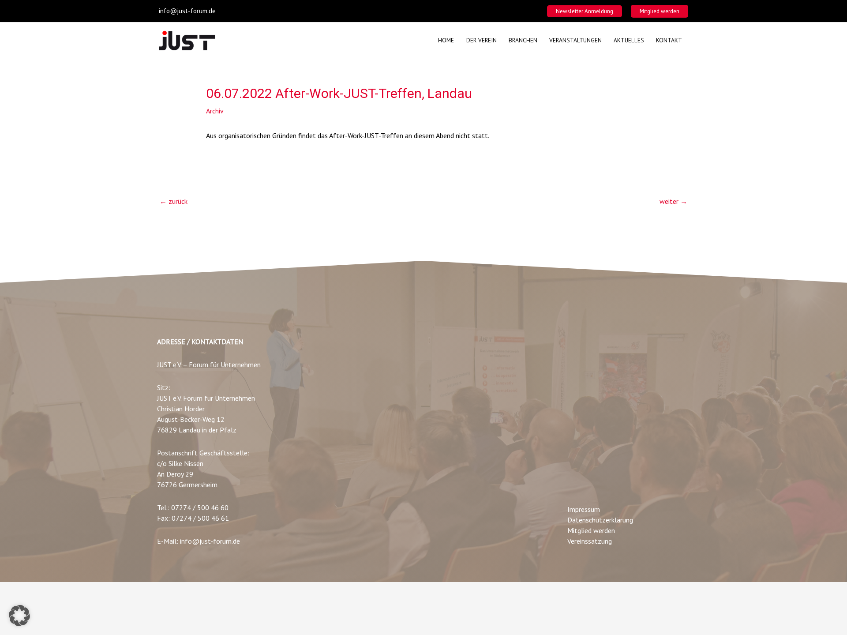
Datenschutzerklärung (600, 519)
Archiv (215, 110)
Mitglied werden (591, 530)
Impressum (583, 509)
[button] (584, 11)
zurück (173, 201)
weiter (673, 201)
